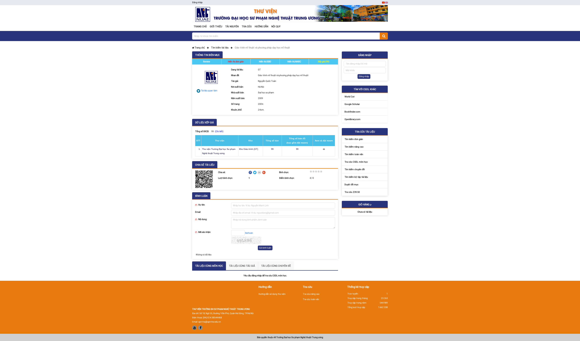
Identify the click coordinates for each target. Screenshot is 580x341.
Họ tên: (200, 204)
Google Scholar (352, 104)
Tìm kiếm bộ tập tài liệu (356, 176)
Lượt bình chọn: (225, 178)
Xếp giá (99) (323, 61)
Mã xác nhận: (203, 232)
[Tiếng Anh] (386, 2)
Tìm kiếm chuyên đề (355, 169)
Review (206, 61)
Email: (198, 212)
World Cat (349, 96)
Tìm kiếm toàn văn (354, 154)
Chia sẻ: (222, 172)
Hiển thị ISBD (265, 61)
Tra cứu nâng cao (311, 294)
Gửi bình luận (265, 247)
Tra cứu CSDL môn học (356, 161)
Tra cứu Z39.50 (352, 192)
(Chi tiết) (219, 131)
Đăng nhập (197, 2)
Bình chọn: (284, 172)
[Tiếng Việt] (383, 2)
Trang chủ (200, 47)
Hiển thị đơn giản (236, 61)
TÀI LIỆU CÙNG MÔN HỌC (209, 265)
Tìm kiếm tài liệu (220, 47)
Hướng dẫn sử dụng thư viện (272, 294)
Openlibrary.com (352, 119)
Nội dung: (201, 219)
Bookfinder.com (352, 111)
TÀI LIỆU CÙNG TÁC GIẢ (242, 265)
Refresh (249, 233)
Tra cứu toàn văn (311, 299)
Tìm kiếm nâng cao (354, 146)
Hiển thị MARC (294, 61)
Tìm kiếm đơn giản (354, 139)
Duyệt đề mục (351, 184)
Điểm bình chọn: (286, 178)
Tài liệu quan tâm (209, 90)
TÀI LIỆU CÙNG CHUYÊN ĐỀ (276, 265)
